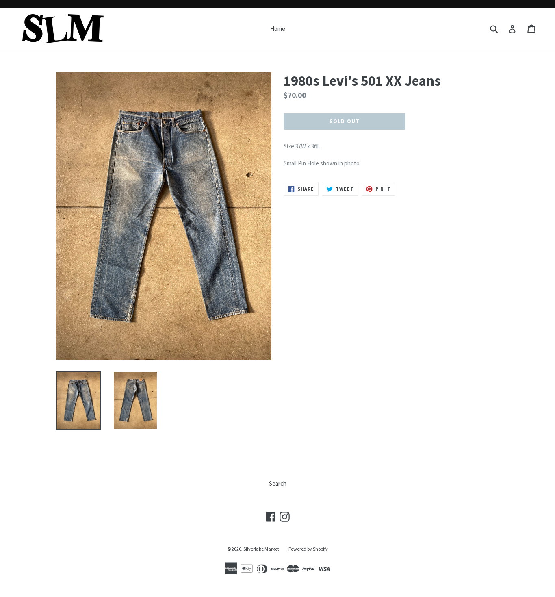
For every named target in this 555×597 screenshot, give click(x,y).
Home (277, 29)
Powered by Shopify (308, 549)
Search (277, 483)
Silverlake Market (261, 549)
